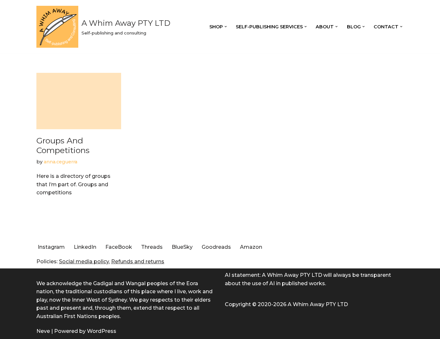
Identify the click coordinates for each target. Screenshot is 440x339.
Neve (43, 331)
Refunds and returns (137, 261)
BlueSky (182, 247)
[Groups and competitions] (78, 101)
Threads (152, 247)
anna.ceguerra (60, 162)
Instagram (51, 247)
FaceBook (118, 247)
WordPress (101, 331)
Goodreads (216, 247)
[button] (226, 26)
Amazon (251, 247)
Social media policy (84, 261)
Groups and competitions (63, 145)
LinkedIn (85, 247)
